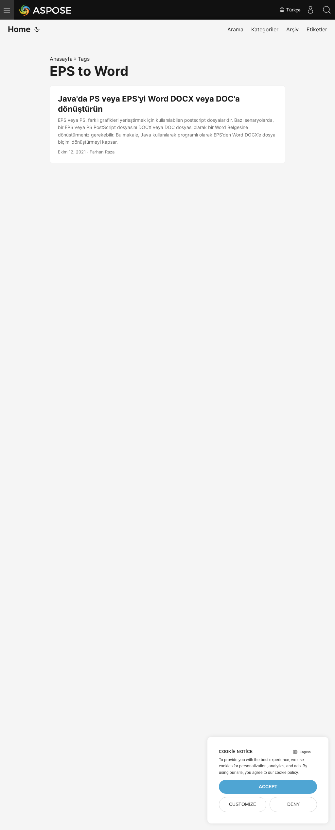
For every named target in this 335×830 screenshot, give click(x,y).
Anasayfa (61, 59)
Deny (293, 804)
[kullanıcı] (310, 10)
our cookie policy (283, 772)
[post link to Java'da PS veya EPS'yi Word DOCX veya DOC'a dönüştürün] (167, 124)
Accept (268, 786)
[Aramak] (327, 10)
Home (19, 29)
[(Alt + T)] (37, 29)
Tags (84, 59)
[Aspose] (46, 10)
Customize (242, 804)
